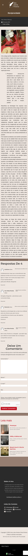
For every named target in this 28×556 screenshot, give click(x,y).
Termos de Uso (7, 536)
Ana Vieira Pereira (9, 290)
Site (2, 389)
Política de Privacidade (18, 536)
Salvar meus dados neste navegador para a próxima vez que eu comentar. (13, 398)
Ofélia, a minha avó (16, 436)
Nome (3, 377)
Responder (3, 284)
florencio (6, 307)
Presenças (13, 425)
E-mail (3, 383)
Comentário (4, 358)
